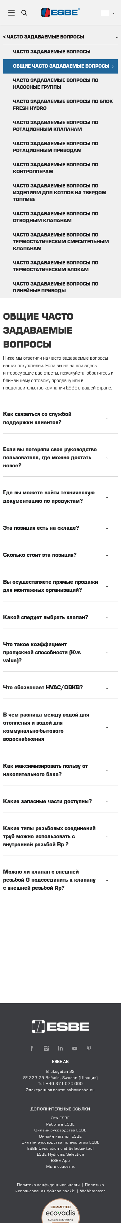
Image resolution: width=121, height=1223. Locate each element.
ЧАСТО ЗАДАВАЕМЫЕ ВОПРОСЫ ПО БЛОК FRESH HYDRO (63, 105)
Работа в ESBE (60, 1124)
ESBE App (60, 1161)
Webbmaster (92, 1191)
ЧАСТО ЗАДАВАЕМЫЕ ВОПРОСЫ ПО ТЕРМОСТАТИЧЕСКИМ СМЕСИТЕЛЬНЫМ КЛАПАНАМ (61, 242)
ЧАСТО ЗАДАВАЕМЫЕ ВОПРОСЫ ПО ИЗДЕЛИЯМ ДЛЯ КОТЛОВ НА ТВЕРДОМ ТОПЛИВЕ (59, 193)
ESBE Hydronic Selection (60, 1155)
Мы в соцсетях (60, 1167)
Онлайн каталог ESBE (60, 1137)
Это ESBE (60, 1118)
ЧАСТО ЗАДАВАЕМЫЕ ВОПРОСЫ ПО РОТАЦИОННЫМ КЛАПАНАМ (55, 126)
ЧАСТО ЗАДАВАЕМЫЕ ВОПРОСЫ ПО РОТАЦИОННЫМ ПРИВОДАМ (55, 147)
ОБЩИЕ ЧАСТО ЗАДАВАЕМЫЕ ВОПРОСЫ (61, 66)
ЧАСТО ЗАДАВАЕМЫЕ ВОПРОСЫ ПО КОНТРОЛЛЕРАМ (55, 168)
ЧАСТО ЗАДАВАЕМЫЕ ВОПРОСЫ (51, 52)
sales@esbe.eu (81, 1090)
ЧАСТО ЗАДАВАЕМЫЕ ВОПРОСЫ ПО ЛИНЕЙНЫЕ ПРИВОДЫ (55, 287)
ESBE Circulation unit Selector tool (60, 1149)
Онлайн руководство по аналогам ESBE (61, 1142)
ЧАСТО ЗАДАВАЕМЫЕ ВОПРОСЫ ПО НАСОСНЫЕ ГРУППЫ (55, 84)
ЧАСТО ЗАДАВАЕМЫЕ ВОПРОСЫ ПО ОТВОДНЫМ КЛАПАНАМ (55, 217)
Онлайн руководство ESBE (60, 1130)
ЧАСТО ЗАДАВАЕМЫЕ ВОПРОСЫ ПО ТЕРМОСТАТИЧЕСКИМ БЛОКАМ (55, 266)
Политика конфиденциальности (48, 1185)
